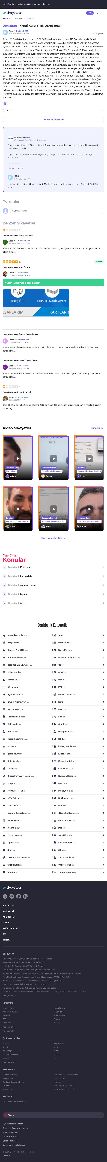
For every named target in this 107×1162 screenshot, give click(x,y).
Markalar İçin (9, 911)
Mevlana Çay (59, 1078)
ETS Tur (57, 1054)
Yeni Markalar (8, 1031)
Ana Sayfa (6, 18)
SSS (4, 934)
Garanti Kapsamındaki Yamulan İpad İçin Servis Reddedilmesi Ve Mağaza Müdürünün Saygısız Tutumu (44, 992)
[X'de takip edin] (5, 896)
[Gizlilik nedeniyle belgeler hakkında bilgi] (5, 103)
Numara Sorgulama (10, 1054)
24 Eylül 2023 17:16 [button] (15, 368)
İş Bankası (58, 1012)
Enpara (57, 1019)
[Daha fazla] (103, 110)
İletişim (6, 940)
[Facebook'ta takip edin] (18, 896)
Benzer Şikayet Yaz (55, 119)
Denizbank (18, 18)
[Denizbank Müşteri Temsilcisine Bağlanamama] (53, 458)
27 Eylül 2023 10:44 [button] (16, 33)
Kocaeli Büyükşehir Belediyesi (66, 1075)
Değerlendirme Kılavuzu (14, 1145)
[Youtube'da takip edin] (11, 896)
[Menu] (102, 13)
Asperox (57, 1082)
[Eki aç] (36, 307)
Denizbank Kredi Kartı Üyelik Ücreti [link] (20, 360)
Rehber (6, 922)
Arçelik (5, 1047)
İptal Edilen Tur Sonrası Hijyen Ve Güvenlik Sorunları (24, 966)
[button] (26, 31)
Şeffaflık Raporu (10, 928)
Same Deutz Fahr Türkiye (64, 1089)
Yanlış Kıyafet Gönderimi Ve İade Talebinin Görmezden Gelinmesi (29, 984)
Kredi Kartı (30, 18)
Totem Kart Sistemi (10, 1075)
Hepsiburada (59, 1043)
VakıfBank (7, 1023)
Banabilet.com (8, 1078)
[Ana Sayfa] (12, 13)
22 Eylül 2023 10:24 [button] (16, 275)
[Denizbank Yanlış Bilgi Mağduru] (18, 458)
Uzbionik (6, 1086)
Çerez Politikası (10, 1141)
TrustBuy (6, 1155)
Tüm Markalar (8, 1027)
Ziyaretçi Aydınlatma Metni (15, 1128)
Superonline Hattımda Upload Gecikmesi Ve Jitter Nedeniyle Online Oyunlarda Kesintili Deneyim (42, 973)
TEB (4, 1019)
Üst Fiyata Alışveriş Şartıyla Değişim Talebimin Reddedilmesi (27, 959)
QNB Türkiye (8, 1008)
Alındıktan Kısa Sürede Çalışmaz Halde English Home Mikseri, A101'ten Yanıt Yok (36, 977)
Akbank (57, 1023)
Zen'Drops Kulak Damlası (64, 1086)
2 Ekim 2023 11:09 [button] (15, 400)
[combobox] (53, 1115)
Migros (57, 1051)
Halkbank (6, 1015)
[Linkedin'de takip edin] (25, 896)
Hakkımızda (8, 905)
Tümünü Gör (97, 428)
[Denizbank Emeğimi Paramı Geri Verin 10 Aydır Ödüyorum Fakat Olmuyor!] (53, 509)
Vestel (56, 1047)
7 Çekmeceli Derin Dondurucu (15, 1102)
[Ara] (98, 13)
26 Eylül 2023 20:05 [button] (16, 243)
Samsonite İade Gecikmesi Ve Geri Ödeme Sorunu (23, 962)
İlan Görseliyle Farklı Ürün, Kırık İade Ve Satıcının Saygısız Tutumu (29, 988)
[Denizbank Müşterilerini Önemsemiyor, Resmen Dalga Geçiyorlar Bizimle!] (18, 509)
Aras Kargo (7, 1051)
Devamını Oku (14, 168)
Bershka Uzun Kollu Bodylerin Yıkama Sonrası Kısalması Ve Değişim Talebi (33, 981)
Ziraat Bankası (60, 1015)
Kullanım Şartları (10, 1132)
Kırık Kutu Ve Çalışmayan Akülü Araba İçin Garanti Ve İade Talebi (29, 970)
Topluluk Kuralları (10, 1136)
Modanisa (6, 1043)
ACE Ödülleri (9, 917)
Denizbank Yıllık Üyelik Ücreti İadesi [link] (20, 334)
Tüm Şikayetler (9, 996)
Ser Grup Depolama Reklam (14, 1082)
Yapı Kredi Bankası (10, 1012)
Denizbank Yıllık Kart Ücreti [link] (16, 267)
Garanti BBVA (59, 1008)
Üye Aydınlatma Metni (13, 1124)
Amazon (57, 1058)
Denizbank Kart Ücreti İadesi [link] (17, 392)
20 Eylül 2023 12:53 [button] (16, 342)
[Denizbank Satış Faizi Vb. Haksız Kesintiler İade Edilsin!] (89, 509)
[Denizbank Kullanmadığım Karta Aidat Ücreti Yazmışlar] (89, 458)
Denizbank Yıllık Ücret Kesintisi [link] (18, 235)
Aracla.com (7, 1089)
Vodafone (7, 1058)
